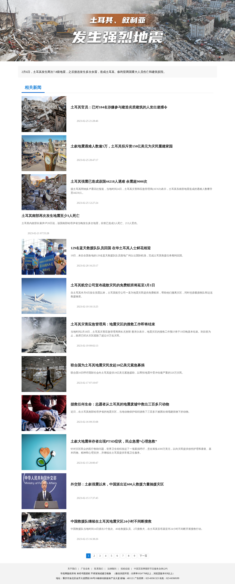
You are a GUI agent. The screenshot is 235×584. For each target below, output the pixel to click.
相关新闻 (33, 87)
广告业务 (85, 569)
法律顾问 (111, 569)
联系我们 (98, 569)
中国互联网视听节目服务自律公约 (151, 569)
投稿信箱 (125, 569)
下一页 (143, 555)
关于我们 (72, 569)
